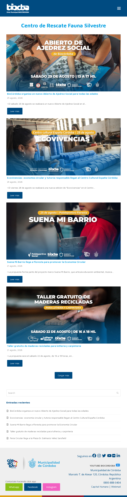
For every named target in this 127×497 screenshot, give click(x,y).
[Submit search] (117, 393)
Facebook (33, 487)
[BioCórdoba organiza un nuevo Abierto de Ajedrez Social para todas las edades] (63, 62)
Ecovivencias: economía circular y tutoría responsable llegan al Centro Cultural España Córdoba (62, 177)
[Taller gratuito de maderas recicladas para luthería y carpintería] (63, 314)
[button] (119, 8)
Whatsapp (14, 487)
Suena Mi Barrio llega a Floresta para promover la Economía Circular (46, 261)
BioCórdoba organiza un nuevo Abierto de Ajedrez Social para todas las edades (52, 93)
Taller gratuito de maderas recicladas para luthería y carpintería (44, 345)
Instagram (51, 487)
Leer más (14, 111)
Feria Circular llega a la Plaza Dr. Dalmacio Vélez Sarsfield (38, 438)
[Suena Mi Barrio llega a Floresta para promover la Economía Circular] (63, 230)
